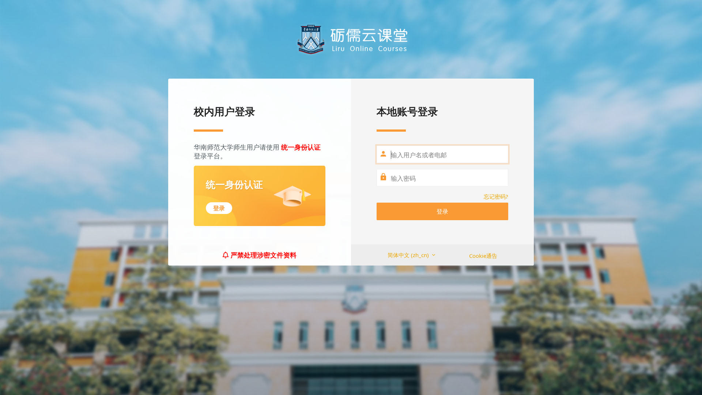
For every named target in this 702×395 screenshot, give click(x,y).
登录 (442, 211)
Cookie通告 (483, 255)
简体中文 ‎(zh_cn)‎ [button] (409, 255)
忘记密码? (496, 196)
